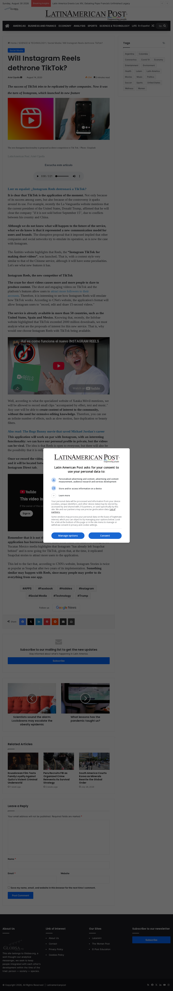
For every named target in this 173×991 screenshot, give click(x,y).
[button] (86, 495)
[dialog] (86, 495)
